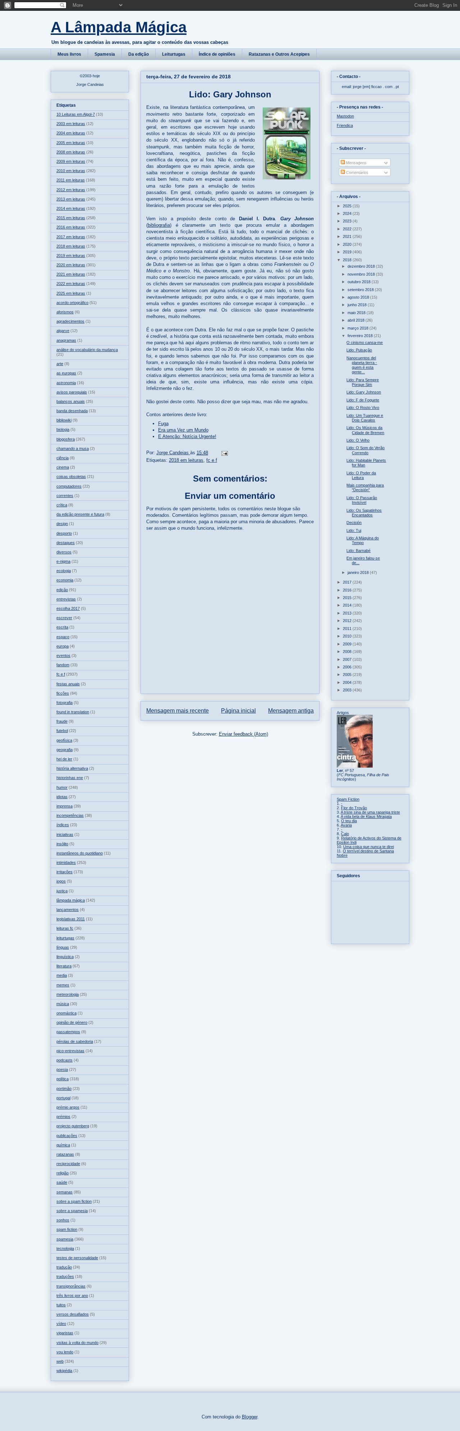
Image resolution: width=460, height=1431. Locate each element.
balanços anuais (70, 401)
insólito (62, 844)
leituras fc (64, 928)
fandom (62, 665)
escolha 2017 (68, 608)
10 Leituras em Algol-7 (75, 114)
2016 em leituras (70, 227)
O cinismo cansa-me (364, 342)
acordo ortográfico (72, 302)
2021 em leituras (70, 274)
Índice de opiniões (217, 54)
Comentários (356, 172)
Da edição (138, 54)
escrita (62, 627)
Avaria (346, 825)
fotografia (64, 702)
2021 (348, 236)
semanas (64, 1192)
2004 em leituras (70, 133)
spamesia (64, 1239)
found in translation (72, 712)
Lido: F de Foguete (362, 400)
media (61, 975)
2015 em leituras (70, 218)
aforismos (65, 312)
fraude (62, 721)
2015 (348, 597)
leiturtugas (65, 938)
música (62, 1004)
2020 (348, 244)
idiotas (62, 797)
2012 (348, 620)
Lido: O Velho (357, 440)
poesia (62, 1069)
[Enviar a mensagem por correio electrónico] (224, 452)
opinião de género (71, 1022)
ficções (62, 693)
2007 (348, 659)
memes (62, 985)
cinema (62, 467)
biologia (62, 429)
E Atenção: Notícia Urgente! (187, 436)
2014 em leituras (70, 208)
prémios (63, 1116)
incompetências (70, 815)
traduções (65, 1276)
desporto (64, 533)
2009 (348, 644)
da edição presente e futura (80, 514)
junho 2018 (358, 305)
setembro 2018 (361, 289)
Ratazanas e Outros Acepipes (279, 54)
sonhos (62, 1220)
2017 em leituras (70, 237)
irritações (64, 872)
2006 (348, 667)
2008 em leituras (70, 152)
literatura (64, 966)
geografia (64, 749)
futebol (62, 730)
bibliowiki (64, 420)
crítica (61, 505)
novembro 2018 (362, 274)
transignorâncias (71, 1286)
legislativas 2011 (70, 919)
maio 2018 (357, 312)
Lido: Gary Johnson (363, 392)
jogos (61, 881)
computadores (69, 486)
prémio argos (67, 1107)
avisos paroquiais (71, 392)
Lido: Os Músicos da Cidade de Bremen (365, 429)
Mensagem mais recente (177, 711)
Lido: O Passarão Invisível (361, 500)
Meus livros (69, 54)
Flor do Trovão (354, 808)
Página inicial (238, 711)
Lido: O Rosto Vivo (362, 407)
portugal (63, 1098)
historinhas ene (69, 778)
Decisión (354, 522)
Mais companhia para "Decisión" (365, 487)
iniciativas (64, 834)
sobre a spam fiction (74, 1201)
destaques (65, 542)
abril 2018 (356, 320)
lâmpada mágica (70, 900)
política (62, 1079)
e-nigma (63, 561)
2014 (348, 605)
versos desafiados (72, 1314)
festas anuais (68, 684)
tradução (64, 1267)
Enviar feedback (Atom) (243, 734)
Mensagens (356, 163)
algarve (62, 330)
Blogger (249, 1417)
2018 (348, 260)
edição (62, 590)
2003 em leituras (70, 123)
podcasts (64, 1060)
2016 (348, 590)
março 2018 (358, 328)
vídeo (61, 1323)
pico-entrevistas (70, 1051)
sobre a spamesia (72, 1211)
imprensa (64, 806)
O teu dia (349, 821)
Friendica (345, 125)
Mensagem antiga (291, 711)
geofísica (64, 740)
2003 (348, 690)
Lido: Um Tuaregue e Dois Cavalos (364, 417)
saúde (61, 1182)
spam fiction (66, 1229)
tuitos (61, 1305)
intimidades (66, 862)
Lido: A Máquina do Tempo (362, 540)
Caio (345, 834)
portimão (64, 1088)
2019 (348, 252)
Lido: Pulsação (359, 350)
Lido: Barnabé (358, 550)
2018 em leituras (186, 460)
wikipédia (64, 1370)
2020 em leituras (70, 265)
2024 (348, 213)
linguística (65, 956)
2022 (348, 229)
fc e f (211, 460)
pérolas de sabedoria (74, 1041)
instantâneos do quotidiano (79, 853)
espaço (62, 637)
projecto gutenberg (72, 1126)
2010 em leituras (70, 171)
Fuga (163, 423)
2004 (348, 682)
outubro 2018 (360, 282)
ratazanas (65, 1154)
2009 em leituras (70, 161)
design (62, 523)
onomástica (66, 1013)
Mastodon (345, 116)
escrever (64, 618)
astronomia (66, 383)
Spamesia (105, 54)
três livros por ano (72, 1295)
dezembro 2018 (362, 266)
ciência (62, 458)
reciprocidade (68, 1163)
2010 (348, 636)
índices (62, 825)
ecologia (63, 571)
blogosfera (65, 439)
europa (62, 646)
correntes (64, 495)
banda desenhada (72, 411)
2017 (348, 582)
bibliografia (159, 225)
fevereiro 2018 (361, 335)
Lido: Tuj (353, 530)
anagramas (66, 340)
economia (64, 580)
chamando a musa (72, 448)
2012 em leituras (70, 190)
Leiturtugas (173, 54)
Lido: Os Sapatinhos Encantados (364, 512)
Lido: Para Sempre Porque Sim (362, 382)
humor (62, 787)
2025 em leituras (70, 293)
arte (59, 364)
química (63, 1145)
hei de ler (64, 759)
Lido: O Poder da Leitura (361, 475)
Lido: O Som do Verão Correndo (365, 450)
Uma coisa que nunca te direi (368, 847)
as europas (66, 373)
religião (62, 1173)
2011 (348, 628)
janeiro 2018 (359, 572)
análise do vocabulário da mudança (87, 350)
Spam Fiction (348, 799)
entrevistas (66, 599)
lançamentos (67, 909)
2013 (348, 613)
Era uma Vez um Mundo (183, 430)
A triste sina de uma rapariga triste (370, 812)
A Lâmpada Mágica (119, 27)
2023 (348, 221)
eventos (63, 655)
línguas (62, 947)
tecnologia (65, 1248)
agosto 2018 (359, 297)
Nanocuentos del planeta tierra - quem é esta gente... (361, 365)
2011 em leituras (70, 180)
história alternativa (72, 768)
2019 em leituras (70, 255)
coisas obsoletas (71, 476)
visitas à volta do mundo (77, 1342)
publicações (66, 1135)
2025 (348, 206)
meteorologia (67, 994)
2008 (348, 651)
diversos (64, 552)
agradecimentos (70, 321)
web (60, 1361)
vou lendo (64, 1352)
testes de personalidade (77, 1258)
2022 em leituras (70, 283)
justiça (62, 891)
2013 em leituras (70, 199)
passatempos (68, 1032)
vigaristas (64, 1333)
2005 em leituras (70, 143)
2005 (348, 674)
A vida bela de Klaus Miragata (366, 816)
